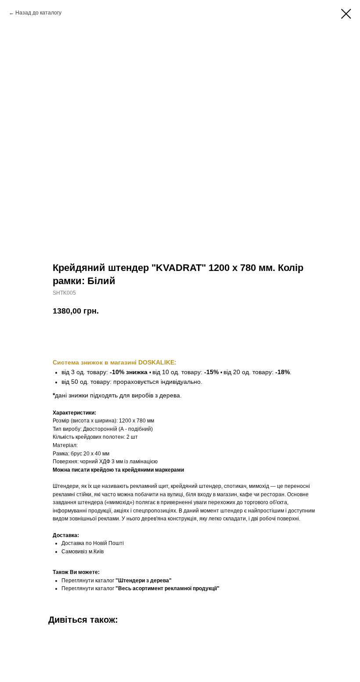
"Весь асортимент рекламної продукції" (167, 588)
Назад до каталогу (38, 13)
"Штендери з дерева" (143, 580)
